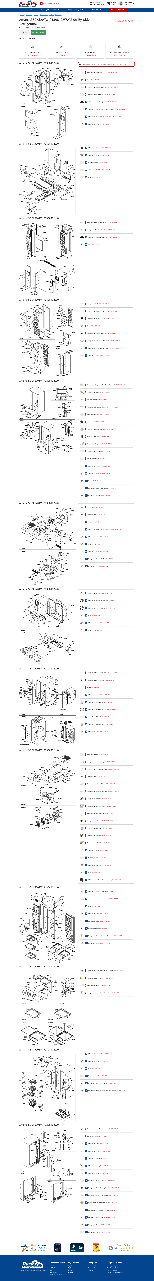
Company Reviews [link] (93, 1268)
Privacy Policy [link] (111, 1266)
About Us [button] (95, 10)
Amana (36, 15)
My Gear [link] (70, 1270)
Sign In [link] (70, 1266)
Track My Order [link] (53, 1268)
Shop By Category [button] (75, 10)
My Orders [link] (71, 1268)
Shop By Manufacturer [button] (49, 10)
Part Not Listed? (38, 32)
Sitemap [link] (90, 1270)
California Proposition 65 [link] (115, 1272)
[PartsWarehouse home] (28, 3)
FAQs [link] (50, 1270)
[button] (126, 3)
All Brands (29, 15)
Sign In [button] (95, 4)
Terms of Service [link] (112, 1270)
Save (25, 32)
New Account (100, 4)
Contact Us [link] (52, 1266)
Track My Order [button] (120, 10)
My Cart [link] (70, 1272)
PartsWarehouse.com (35, 1270)
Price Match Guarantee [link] (56, 1274)
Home (29, 10)
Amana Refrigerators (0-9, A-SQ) (50, 15)
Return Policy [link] (53, 1272)
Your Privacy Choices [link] (113, 1268)
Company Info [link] (92, 1266)
